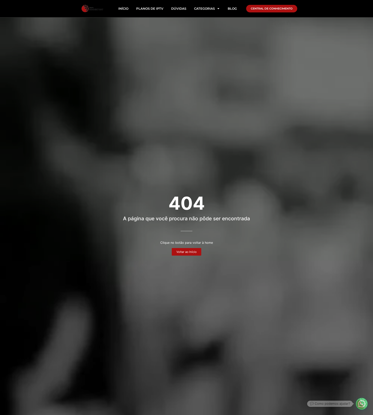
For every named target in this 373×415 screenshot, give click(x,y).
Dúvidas (178, 8)
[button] (362, 404)
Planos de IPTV (149, 8)
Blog (232, 8)
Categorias (204, 8)
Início (123, 8)
